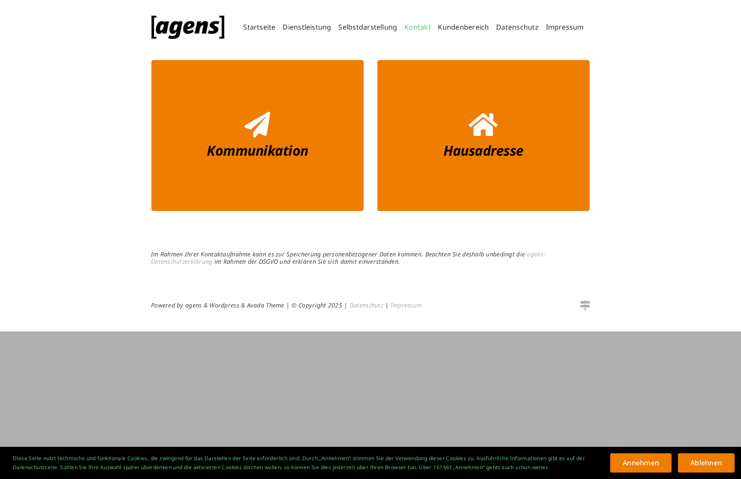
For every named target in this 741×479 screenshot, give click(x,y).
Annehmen (641, 462)
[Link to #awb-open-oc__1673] (585, 305)
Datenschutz (366, 305)
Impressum (406, 305)
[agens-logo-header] (188, 19)
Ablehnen (706, 462)
